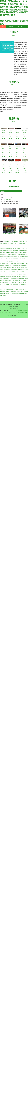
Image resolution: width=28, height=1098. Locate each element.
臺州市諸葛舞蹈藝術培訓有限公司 (10, 312)
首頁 (3, 26)
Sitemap (18, 315)
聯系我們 (4, 29)
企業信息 (13, 29)
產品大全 (20, 26)
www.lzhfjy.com (7, 199)
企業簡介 (11, 26)
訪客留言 (22, 29)
